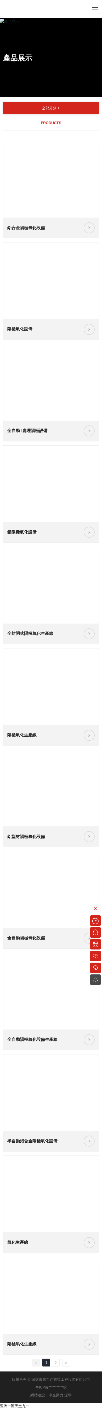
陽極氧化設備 (19, 329)
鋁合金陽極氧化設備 (26, 227)
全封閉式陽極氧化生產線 (30, 633)
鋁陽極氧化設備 (22, 532)
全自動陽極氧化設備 (26, 938)
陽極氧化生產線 (22, 735)
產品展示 (17, 58)
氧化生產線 (17, 1242)
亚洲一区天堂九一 (14, 1406)
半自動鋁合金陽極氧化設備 (32, 1141)
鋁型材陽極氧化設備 (26, 836)
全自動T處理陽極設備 (27, 430)
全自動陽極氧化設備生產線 (32, 1039)
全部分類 (51, 108)
